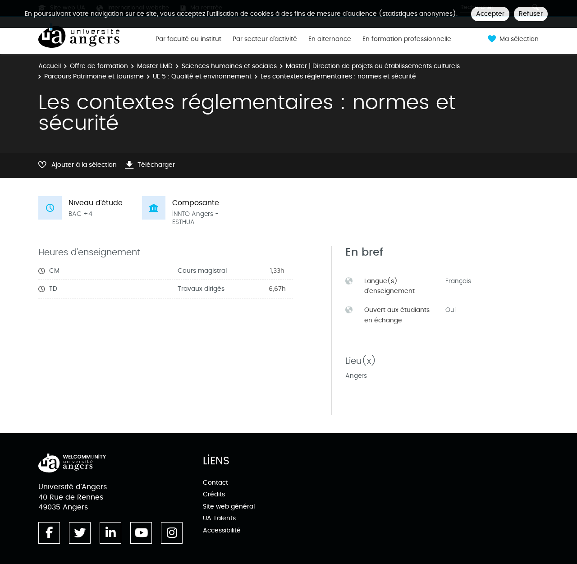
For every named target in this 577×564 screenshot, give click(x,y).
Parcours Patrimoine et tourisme (94, 76)
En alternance (329, 39)
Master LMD (155, 66)
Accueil (49, 66)
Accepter (490, 13)
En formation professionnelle (406, 39)
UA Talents (219, 518)
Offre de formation (99, 66)
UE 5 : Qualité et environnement (202, 76)
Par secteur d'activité (265, 39)
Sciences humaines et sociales (229, 66)
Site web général (229, 506)
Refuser (531, 13)
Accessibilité (222, 530)
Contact (215, 482)
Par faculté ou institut (188, 39)
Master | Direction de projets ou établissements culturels (373, 66)
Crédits (214, 494)
